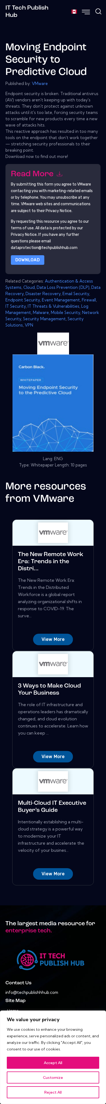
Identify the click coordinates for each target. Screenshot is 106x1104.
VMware (40, 83)
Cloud (29, 287)
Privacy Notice (24, 234)
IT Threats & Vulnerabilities (53, 306)
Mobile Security (65, 312)
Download (27, 259)
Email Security (76, 293)
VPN (29, 325)
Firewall (89, 300)
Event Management (61, 300)
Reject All (53, 1092)
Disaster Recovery (43, 293)
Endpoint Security (22, 300)
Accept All (53, 1062)
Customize (53, 1077)
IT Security (15, 306)
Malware (41, 312)
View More (53, 639)
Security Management (44, 318)
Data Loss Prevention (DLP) (63, 287)
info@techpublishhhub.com (31, 992)
